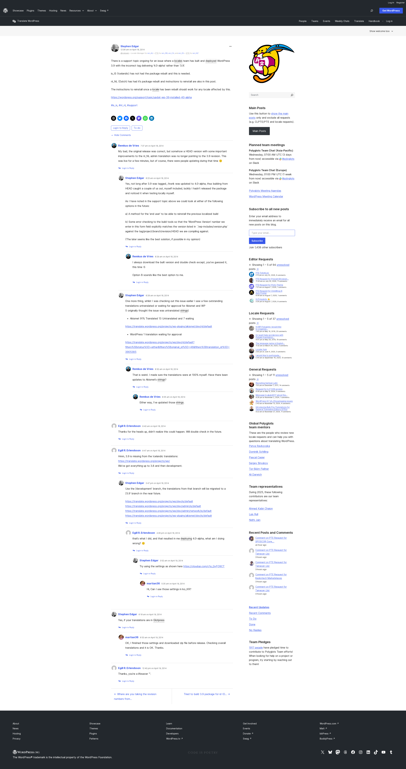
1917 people (256, 647)
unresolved (283, 264)
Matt (323, 728)
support (132, 105)
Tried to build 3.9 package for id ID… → (207, 694)
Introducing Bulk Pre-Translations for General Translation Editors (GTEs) (273, 408)
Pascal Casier (257, 457)
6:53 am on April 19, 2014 (151, 637)
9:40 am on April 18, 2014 (154, 426)
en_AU (150, 53)
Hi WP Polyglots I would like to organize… (268, 328)
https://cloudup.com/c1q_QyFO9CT (204, 566)
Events (246, 728)
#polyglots (288, 158)
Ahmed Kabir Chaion (261, 508)
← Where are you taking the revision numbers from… (135, 696)
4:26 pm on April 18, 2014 (168, 533)
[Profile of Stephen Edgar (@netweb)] (115, 48)
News (16, 728)
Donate (248, 733)
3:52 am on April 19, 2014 (171, 561)
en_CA (171, 53)
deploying (186, 538)
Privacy (16, 738)
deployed (211, 60)
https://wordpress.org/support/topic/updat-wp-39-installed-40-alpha (151, 97)
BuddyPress (327, 738)
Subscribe (257, 240)
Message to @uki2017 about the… (271, 395)
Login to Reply (120, 127)
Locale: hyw (261, 349)
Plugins (93, 733)
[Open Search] (371, 10)
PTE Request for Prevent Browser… (272, 279)
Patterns (93, 738)
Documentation (174, 728)
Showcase (94, 723)
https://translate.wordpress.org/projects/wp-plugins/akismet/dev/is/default (168, 515)
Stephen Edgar (130, 46)
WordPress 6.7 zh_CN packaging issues (274, 401)
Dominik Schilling (258, 451)
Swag (247, 738)
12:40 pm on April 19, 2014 (154, 668)
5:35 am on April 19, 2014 (173, 584)
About (16, 723)
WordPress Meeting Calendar (266, 196)
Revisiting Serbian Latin (267, 383)
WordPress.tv (174, 738)
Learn (169, 723)
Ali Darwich (255, 474)
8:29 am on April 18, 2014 (166, 257)
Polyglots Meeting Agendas (265, 190)
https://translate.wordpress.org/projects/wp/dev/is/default (159, 501)
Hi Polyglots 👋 (263, 299)
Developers (172, 733)
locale (155, 89)
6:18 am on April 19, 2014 (150, 614)
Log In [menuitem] (391, 2)
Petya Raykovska (259, 446)
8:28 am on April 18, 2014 (157, 295)
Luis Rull (253, 514)
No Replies (255, 630)
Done (252, 624)
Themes (93, 728)
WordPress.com (329, 723)
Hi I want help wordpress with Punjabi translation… (269, 336)
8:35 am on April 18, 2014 (173, 397)
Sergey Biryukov (258, 463)
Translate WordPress (28, 21)
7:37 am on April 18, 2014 (152, 146)
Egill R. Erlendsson (129, 426)
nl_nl (122, 105)
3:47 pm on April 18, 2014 (157, 483)
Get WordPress (391, 10)
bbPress (325, 733)
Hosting (17, 733)
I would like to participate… (268, 355)
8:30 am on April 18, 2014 (166, 369)
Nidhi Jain (254, 520)
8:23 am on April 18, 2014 (157, 178)
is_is (114, 105)
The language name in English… (270, 343)
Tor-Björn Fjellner (259, 468)
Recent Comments (260, 613)
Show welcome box (380, 31)
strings (184, 310)
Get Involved (250, 723)
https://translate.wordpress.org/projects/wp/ (144, 461)
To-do (137, 128)
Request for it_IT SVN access (269, 389)
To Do (252, 618)
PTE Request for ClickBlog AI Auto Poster (269, 292)
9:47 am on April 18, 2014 (153, 451)
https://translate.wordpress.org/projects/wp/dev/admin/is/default (163, 506)
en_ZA (181, 53)
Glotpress (158, 620)
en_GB (165, 53)
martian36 (153, 583)
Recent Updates (259, 607)
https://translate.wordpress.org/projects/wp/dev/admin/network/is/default (168, 510)
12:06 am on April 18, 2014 (133, 50)
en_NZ (195, 53)
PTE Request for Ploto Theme (269, 285)
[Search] (292, 95)
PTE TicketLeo (262, 273)
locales (178, 60)
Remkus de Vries (128, 145)
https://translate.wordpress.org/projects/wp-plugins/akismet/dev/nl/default (168, 326)
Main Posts (259, 131)
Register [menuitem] (400, 2)
